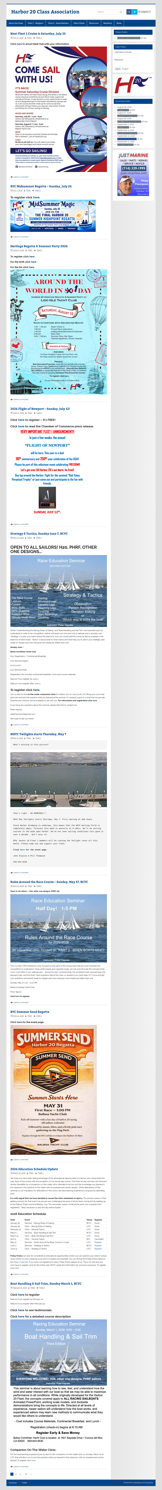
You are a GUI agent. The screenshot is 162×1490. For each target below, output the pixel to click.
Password (119, 60)
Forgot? (125, 69)
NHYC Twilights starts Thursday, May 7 (38, 734)
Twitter (24, 1483)
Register (98, 1242)
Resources (94, 23)
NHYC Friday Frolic (125, 144)
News (119, 23)
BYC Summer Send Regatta (29, 1012)
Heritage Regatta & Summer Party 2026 (39, 246)
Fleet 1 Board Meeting (127, 139)
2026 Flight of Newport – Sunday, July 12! (40, 409)
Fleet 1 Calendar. (20, 1262)
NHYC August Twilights (127, 116)
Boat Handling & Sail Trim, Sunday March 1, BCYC (46, 1283)
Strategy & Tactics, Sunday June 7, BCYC (39, 533)
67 (26, 1474)
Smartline (149, 1483)
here (20, 43)
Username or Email (123, 52)
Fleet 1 (39, 38)
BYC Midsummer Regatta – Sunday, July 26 (41, 186)
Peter (29, 38)
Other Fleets (79, 23)
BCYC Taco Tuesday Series (128, 38)
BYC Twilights (123, 110)
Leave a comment (20, 177)
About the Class (16, 23)
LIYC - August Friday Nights (129, 121)
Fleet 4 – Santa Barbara (58, 23)
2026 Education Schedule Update (34, 1169)
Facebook (13, 1483)
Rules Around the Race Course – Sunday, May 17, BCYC (49, 882)
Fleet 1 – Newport (35, 23)
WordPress (137, 1483)
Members (107, 23)
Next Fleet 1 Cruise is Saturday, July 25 (38, 33)
